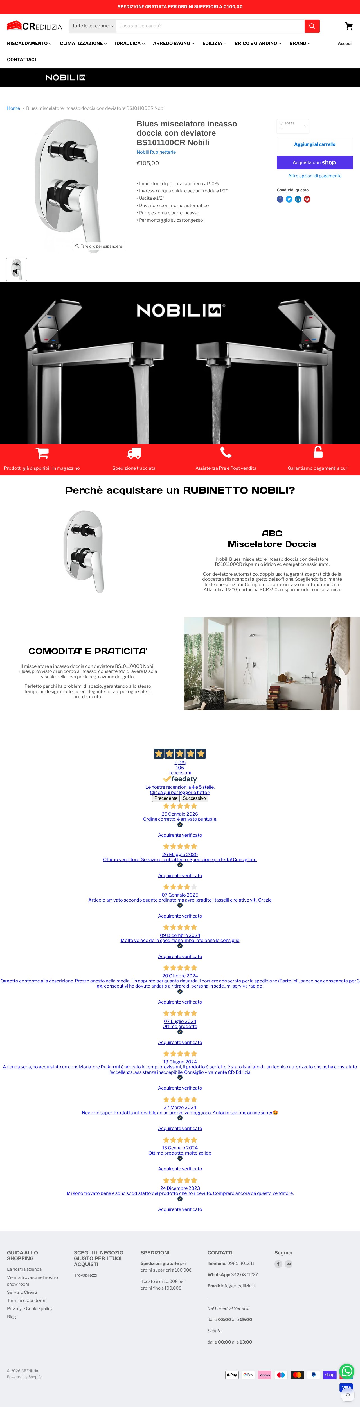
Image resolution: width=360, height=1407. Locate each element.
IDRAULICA (128, 43)
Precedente (165, 798)
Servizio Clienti (22, 1292)
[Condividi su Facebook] (280, 199)
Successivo (194, 798)
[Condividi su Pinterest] (307, 199)
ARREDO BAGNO (172, 43)
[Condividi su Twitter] (289, 199)
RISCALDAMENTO (27, 43)
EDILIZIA (212, 43)
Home (13, 108)
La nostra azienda (24, 1269)
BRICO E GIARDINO (256, 43)
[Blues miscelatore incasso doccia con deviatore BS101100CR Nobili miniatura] (16, 269)
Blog (11, 1316)
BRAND (298, 43)
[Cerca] (312, 26)
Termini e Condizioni (27, 1300)
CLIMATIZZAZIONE (82, 43)
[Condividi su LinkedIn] (298, 199)
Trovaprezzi (85, 1275)
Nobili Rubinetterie (156, 152)
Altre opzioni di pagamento (315, 176)
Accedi (345, 43)
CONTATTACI (21, 59)
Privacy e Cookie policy (30, 1308)
